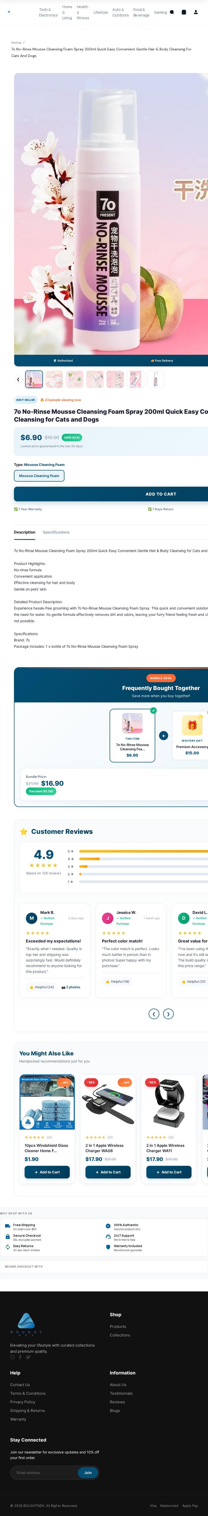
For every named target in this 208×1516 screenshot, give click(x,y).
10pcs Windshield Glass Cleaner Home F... (46, 1148)
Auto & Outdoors (120, 12)
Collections (120, 1335)
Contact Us (20, 1384)
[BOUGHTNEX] (9, 12)
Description (24, 532)
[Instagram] (12, 1357)
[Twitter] (28, 1357)
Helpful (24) (41, 987)
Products (118, 1326)
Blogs (115, 1410)
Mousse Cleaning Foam (39, 476)
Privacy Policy (22, 1402)
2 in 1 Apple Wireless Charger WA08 (104, 1148)
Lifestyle (101, 12)
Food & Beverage (141, 12)
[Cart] (184, 12)
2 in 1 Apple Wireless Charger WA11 (165, 1148)
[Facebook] (20, 1357)
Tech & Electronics (48, 12)
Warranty (18, 1419)
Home (16, 42)
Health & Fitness (83, 12)
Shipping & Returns (27, 1410)
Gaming (160, 12)
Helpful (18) (117, 981)
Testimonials (121, 1393)
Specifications (56, 532)
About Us (118, 1384)
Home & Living (67, 12)
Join (88, 1472)
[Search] (172, 12)
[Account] (196, 12)
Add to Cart (47, 1172)
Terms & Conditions (28, 1393)
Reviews (117, 1402)
